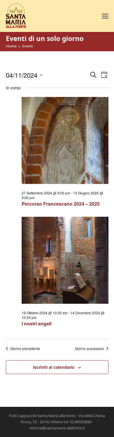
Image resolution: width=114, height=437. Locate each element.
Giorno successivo (89, 348)
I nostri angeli (36, 323)
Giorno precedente (25, 348)
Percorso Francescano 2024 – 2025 (61, 203)
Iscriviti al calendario (54, 367)
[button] (105, 15)
